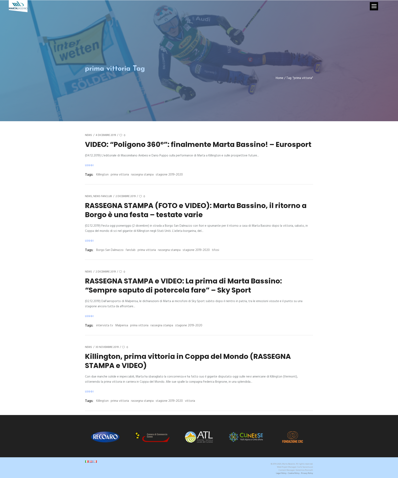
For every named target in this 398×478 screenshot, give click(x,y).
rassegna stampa (142, 174)
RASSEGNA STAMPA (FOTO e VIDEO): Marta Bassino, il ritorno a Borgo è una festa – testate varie (196, 210)
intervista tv (104, 325)
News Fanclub (102, 196)
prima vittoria (120, 174)
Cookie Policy (294, 473)
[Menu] (374, 6)
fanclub (131, 250)
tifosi (215, 250)
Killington (102, 174)
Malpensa (121, 325)
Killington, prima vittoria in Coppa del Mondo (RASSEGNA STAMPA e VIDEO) (188, 360)
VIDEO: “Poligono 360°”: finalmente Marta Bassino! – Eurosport (198, 144)
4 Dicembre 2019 (106, 135)
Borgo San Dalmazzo (110, 250)
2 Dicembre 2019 (125, 196)
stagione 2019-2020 (169, 174)
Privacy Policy (307, 473)
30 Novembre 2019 (107, 347)
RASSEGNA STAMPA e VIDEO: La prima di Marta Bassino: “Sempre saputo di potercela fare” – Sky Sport (183, 285)
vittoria (190, 400)
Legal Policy (281, 473)
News (88, 135)
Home (279, 78)
